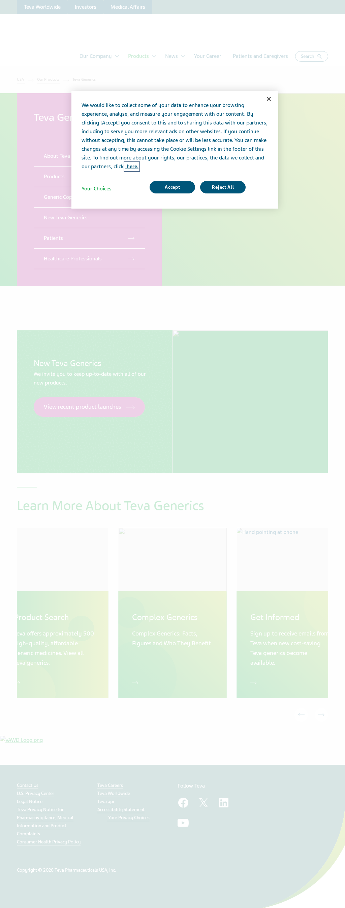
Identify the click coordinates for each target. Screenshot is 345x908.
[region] (174, 150)
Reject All (223, 187)
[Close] (268, 99)
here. (131, 166)
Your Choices (97, 188)
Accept (172, 187)
